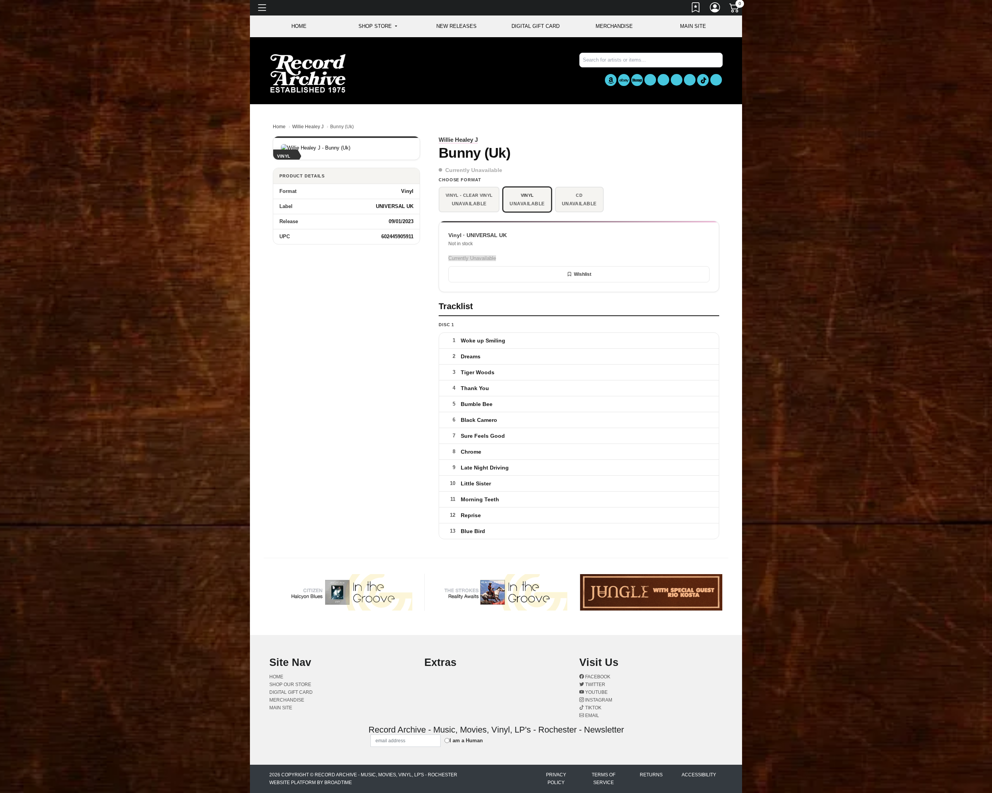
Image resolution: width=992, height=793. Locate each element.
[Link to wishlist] (696, 9)
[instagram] (689, 79)
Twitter (594, 684)
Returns (651, 775)
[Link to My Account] (715, 9)
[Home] (308, 73)
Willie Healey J (308, 126)
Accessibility (699, 775)
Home (279, 126)
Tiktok (592, 707)
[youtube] (676, 79)
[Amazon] (610, 80)
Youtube (596, 692)
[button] (377, 26)
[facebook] (650, 79)
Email (591, 715)
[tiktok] (703, 80)
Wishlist (582, 274)
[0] (734, 9)
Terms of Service (603, 778)
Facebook (597, 676)
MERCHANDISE (614, 26)
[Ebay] (623, 80)
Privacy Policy (556, 778)
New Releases (456, 26)
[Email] (716, 79)
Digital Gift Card (536, 26)
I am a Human (466, 740)
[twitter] (663, 79)
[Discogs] (637, 80)
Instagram (598, 700)
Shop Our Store (290, 684)
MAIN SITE (693, 26)
